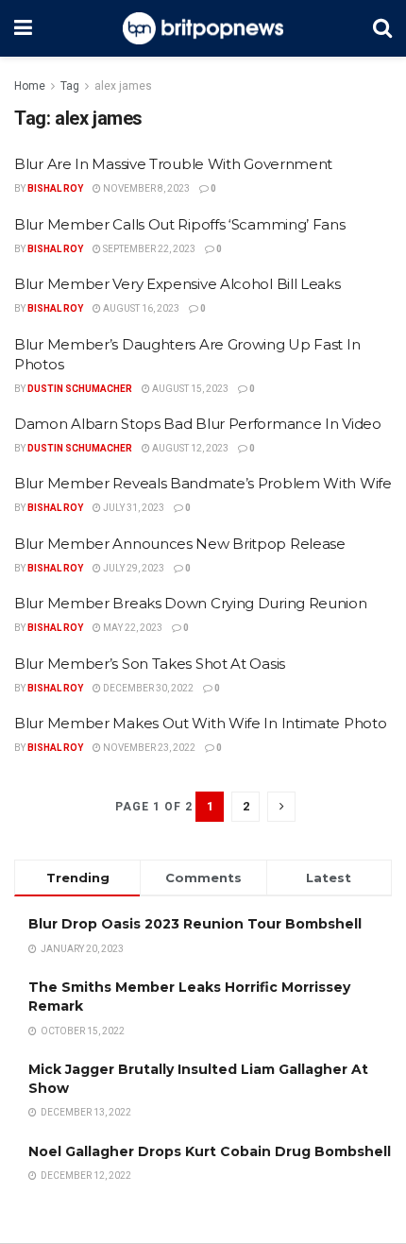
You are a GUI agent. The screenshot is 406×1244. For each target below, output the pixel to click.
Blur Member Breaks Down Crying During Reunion (190, 603)
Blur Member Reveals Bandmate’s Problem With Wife (203, 483)
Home (29, 86)
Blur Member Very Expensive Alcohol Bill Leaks (177, 284)
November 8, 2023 (145, 188)
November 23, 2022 (148, 747)
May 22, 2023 (131, 627)
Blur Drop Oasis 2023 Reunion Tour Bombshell (195, 923)
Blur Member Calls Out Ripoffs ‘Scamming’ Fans (180, 224)
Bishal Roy (55, 188)
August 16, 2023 (140, 308)
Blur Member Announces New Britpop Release (180, 544)
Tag (69, 86)
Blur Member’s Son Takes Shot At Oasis (149, 664)
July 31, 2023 (132, 508)
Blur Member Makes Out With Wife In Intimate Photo (200, 723)
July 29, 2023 (132, 568)
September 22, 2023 (148, 249)
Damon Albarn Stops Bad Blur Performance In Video (197, 424)
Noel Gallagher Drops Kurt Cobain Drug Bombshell (209, 1151)
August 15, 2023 (189, 388)
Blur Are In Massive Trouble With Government (173, 164)
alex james (123, 86)
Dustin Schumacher (79, 388)
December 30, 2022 (147, 688)
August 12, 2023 (189, 448)
